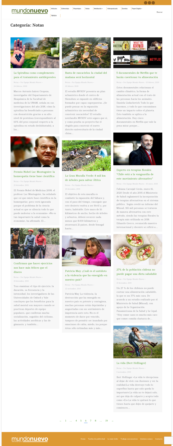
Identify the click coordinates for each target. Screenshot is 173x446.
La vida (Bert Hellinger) (131, 363)
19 (106, 420)
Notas (16, 82)
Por (31, 82)
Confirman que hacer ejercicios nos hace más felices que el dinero (33, 268)
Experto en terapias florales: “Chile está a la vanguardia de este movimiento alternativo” (135, 174)
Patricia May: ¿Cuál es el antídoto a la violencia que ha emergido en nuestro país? (86, 275)
